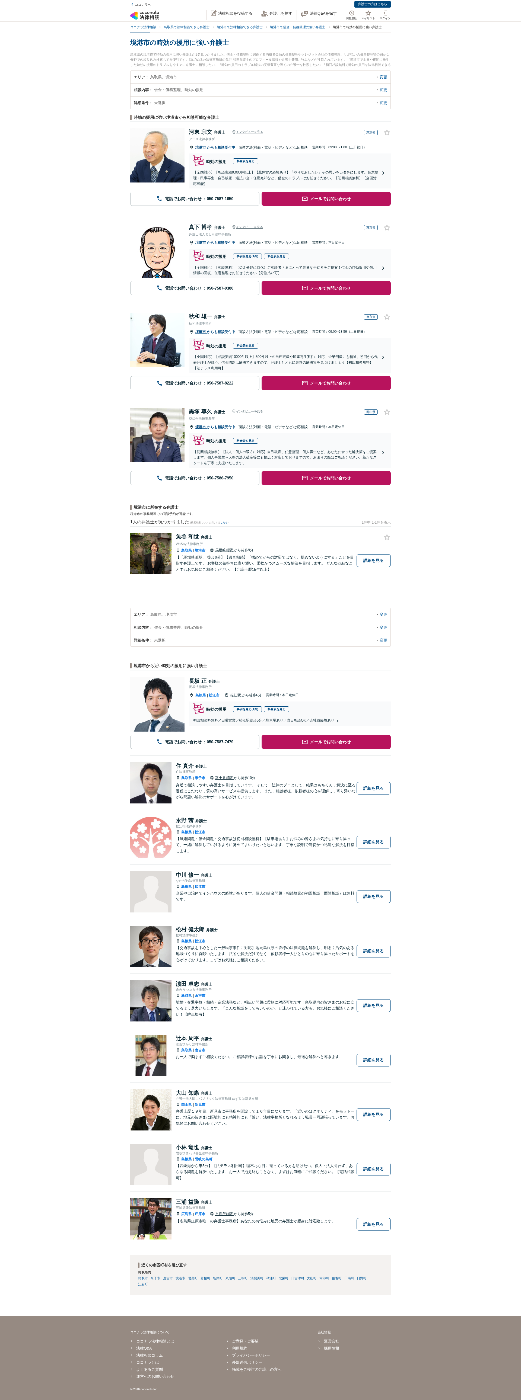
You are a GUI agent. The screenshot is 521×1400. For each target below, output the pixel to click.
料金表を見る (246, 161)
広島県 (186, 1214)
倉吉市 (200, 996)
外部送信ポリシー (247, 1362)
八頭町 (230, 1278)
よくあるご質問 (149, 1369)
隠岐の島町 (203, 1159)
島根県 (200, 695)
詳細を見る (373, 560)
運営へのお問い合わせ (155, 1376)
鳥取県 (186, 550)
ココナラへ (143, 5)
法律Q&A (144, 1348)
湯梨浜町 (256, 1278)
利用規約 (239, 1348)
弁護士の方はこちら (372, 4)
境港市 (201, 147)
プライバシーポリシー (251, 1355)
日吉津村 (297, 1278)
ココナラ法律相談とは (155, 1341)
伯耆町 (337, 1278)
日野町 (362, 1278)
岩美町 (193, 1278)
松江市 (214, 695)
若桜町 (205, 1278)
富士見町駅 (224, 778)
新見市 (200, 1105)
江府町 (143, 1284)
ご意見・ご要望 (245, 1341)
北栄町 (283, 1278)
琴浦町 (271, 1278)
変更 (383, 77)
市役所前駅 (224, 1214)
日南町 (349, 1278)
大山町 (312, 1278)
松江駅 (236, 695)
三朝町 (243, 1278)
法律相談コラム (149, 1355)
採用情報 (331, 1348)
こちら (224, 522)
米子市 (200, 778)
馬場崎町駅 (224, 550)
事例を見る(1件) (247, 256)
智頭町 (218, 1278)
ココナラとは (147, 1362)
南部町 (324, 1278)
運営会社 (331, 1341)
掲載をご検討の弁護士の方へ (256, 1369)
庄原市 (200, 1214)
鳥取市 (143, 1278)
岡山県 (186, 1105)
